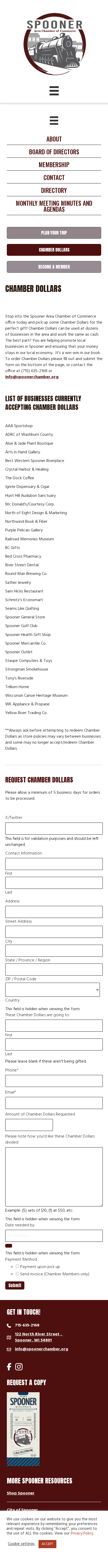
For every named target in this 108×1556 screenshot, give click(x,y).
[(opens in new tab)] (23, 1429)
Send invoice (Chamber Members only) (54, 1274)
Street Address (18, 922)
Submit (14, 1285)
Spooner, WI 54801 (39, 1337)
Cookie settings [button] (21, 1544)
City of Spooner (22, 1510)
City (8, 942)
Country (12, 1001)
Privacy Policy (82, 1534)
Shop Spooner (21, 1493)
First (8, 874)
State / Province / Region (27, 960)
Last (8, 893)
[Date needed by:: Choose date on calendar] (8, 1246)
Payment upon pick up (40, 1267)
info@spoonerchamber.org (31, 377)
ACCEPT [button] (47, 1544)
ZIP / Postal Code (20, 979)
